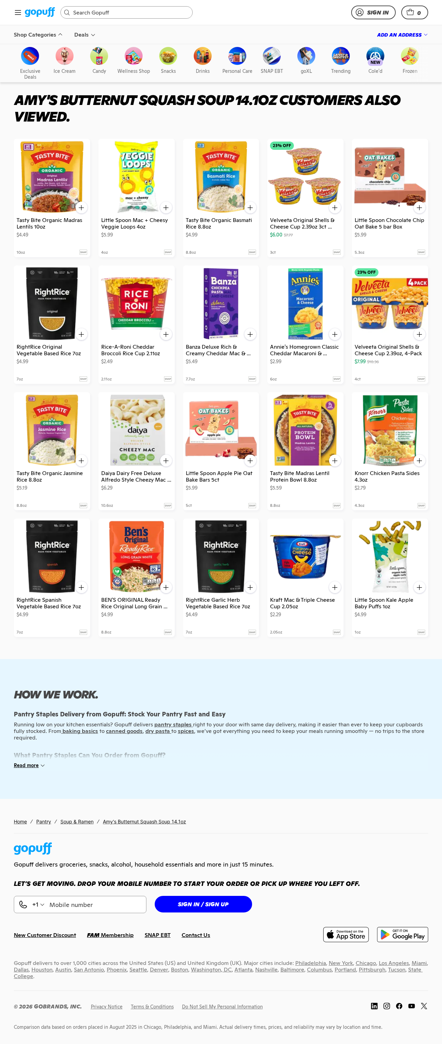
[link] (40, 12)
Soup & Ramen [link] (77, 821)
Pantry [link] (43, 821)
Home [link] (20, 821)
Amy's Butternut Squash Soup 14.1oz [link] (144, 821)
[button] (414, 12)
